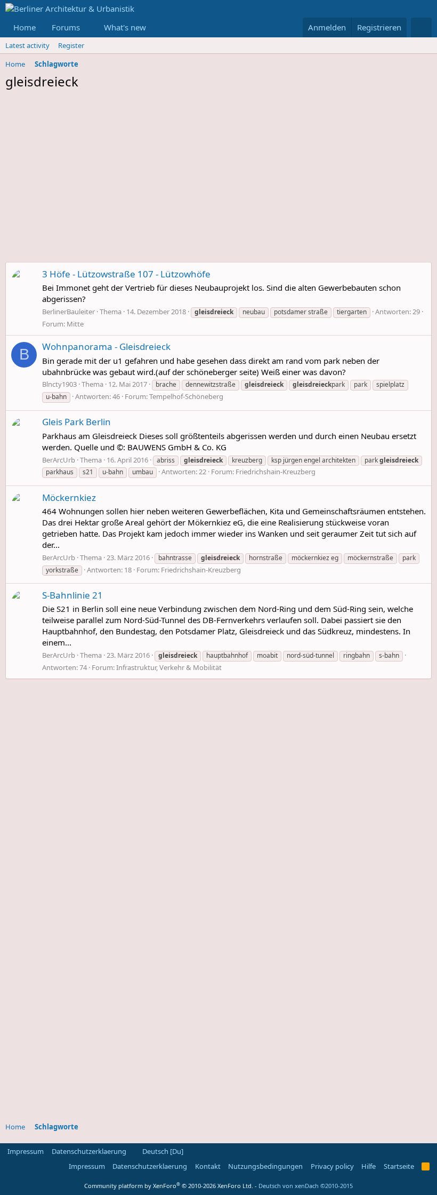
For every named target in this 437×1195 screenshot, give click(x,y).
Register (71, 45)
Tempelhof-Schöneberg (186, 396)
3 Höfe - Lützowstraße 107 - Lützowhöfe (126, 274)
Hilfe (368, 1166)
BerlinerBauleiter (68, 311)
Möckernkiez (69, 497)
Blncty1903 (59, 384)
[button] (88, 27)
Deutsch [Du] (162, 1151)
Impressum (25, 1151)
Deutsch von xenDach (305, 1186)
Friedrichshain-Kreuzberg (275, 471)
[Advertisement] (218, 178)
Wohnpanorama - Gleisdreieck (106, 346)
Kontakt (208, 1166)
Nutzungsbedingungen (265, 1166)
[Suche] (421, 27)
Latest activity (27, 45)
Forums (66, 27)
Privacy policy (332, 1166)
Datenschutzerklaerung (89, 1151)
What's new (125, 27)
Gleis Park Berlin (76, 422)
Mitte (75, 324)
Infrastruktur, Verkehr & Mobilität (169, 667)
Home (24, 27)
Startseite (399, 1166)
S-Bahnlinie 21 (72, 595)
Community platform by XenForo (168, 1186)
